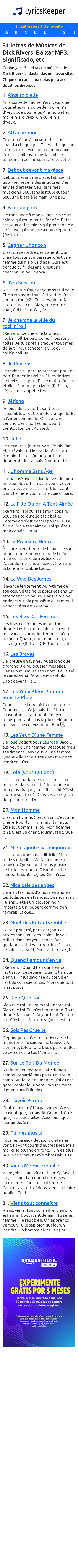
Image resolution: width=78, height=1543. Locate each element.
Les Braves (22, 654)
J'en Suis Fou (22, 283)
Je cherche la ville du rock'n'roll (29, 323)
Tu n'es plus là (26, 1133)
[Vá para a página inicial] (39, 11)
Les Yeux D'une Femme (36, 735)
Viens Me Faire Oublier (35, 1166)
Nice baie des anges (32, 885)
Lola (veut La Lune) (32, 772)
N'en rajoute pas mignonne (41, 848)
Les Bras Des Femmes (34, 616)
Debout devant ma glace (35, 170)
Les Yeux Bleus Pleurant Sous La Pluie (34, 695)
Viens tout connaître (34, 1203)
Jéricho (16, 401)
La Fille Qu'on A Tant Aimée (41, 504)
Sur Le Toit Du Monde (34, 1063)
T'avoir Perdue (27, 1100)
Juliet (16, 439)
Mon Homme (25, 810)
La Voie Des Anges (30, 579)
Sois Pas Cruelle (28, 1030)
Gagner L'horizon (27, 245)
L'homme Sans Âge (31, 471)
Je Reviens (19, 364)
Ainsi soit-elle (23, 95)
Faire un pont (23, 208)
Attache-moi (22, 133)
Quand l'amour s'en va (35, 960)
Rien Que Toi (24, 998)
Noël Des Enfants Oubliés (39, 923)
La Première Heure (31, 541)
